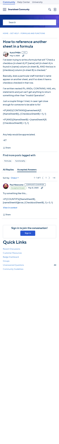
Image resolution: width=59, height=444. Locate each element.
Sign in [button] (28, 233)
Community (9, 2)
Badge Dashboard (11, 257)
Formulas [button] (7, 161)
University (37, 2)
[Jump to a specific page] (54, 178)
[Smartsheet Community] (19, 9)
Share (7, 148)
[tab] (8, 169)
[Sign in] (54, 9)
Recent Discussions (11, 249)
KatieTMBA (15, 52)
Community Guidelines (13, 269)
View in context (10, 207)
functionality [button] (20, 161)
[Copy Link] (23, 55)
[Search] (49, 9)
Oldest (14, 178)
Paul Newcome (16, 185)
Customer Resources (12, 253)
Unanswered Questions (29, 265)
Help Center (23, 2)
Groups (6, 261)
